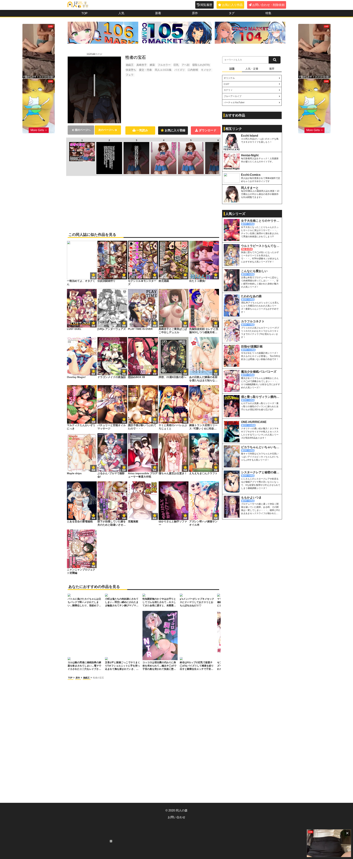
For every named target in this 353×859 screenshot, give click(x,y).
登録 (124, 278)
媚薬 (152, 64)
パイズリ (179, 69)
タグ (232, 13)
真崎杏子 (141, 64)
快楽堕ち (131, 69)
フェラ (129, 74)
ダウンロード (207, 130)
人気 (121, 13)
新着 (158, 13)
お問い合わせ (176, 817)
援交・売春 (145, 69)
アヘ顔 (185, 64)
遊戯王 (129, 64)
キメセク (206, 69)
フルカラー (164, 64)
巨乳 (176, 64)
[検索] (275, 60)
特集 (268, 13)
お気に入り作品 (232, 4)
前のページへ (82, 129)
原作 (195, 13)
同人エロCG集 (163, 69)
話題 (232, 68)
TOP (84, 13)
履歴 (271, 68)
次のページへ (106, 129)
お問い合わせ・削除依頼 (268, 4)
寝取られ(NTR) (201, 64)
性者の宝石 (98, 677)
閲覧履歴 (206, 4)
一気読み (142, 130)
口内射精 (193, 69)
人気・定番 (251, 68)
